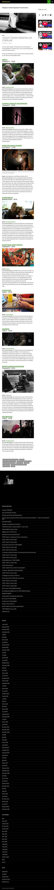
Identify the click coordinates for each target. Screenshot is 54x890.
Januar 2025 (4, 642)
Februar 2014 (5, 801)
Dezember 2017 (5, 747)
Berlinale (22, 459)
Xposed (3, 862)
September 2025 (5, 632)
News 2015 (4, 834)
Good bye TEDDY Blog (7, 510)
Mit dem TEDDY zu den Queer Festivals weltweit (13, 606)
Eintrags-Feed (5, 876)
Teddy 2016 (4, 849)
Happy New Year (5, 611)
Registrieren (5, 871)
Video (3, 859)
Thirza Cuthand (9, 314)
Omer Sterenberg (9, 348)
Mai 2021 (4, 701)
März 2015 (4, 791)
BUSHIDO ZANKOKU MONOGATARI (13, 366)
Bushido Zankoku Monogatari (24, 461)
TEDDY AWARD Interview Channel (10, 529)
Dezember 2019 (5, 714)
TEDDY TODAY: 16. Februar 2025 (9, 573)
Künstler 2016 (5, 826)
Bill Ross (7, 269)
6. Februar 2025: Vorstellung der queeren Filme (12, 596)
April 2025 (4, 637)
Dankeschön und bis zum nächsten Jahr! (11, 534)
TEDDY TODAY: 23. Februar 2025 (9, 539)
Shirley (13, 466)
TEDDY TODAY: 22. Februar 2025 (9, 542)
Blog (3, 35)
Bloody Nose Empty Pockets (9, 461)
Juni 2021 (4, 698)
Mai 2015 (4, 788)
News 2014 (4, 831)
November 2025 (5, 629)
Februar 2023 (5, 673)
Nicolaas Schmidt (9, 440)
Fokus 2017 (4, 821)
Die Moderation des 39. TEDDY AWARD (11, 560)
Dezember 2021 (5, 693)
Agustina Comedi (9, 127)
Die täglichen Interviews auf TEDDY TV (11, 575)
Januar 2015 (4, 796)
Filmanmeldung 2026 (6, 521)
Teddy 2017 (4, 851)
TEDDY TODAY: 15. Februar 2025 (9, 580)
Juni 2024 (4, 655)
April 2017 (4, 757)
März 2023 (4, 670)
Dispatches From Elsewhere (9, 462)
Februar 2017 (5, 763)
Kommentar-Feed (6, 879)
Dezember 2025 (5, 626)
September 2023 (5, 665)
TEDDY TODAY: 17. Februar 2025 (9, 562)
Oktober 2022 (5, 680)
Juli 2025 (4, 634)
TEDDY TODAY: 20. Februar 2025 (9, 549)
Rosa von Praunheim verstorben (9, 512)
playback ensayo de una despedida (18, 464)
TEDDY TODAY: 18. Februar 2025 (9, 557)
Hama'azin (27, 462)
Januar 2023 (4, 675)
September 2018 (5, 732)
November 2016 (5, 770)
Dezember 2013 (5, 806)
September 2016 (5, 773)
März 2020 (4, 706)
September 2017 (5, 752)
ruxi (11, 43)
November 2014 (5, 799)
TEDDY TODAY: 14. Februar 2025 (9, 583)
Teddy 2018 (4, 854)
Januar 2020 (4, 711)
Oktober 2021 (5, 696)
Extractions (20, 462)
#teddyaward (6, 1)
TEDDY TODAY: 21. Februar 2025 (9, 547)
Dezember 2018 (5, 727)
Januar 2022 (4, 691)
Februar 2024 (5, 657)
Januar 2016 (4, 781)
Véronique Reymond (10, 221)
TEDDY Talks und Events (7, 565)
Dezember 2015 (5, 783)
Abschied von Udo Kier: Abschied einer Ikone (12, 515)
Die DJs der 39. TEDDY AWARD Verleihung (11, 588)
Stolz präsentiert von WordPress (8, 888)
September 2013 (5, 809)
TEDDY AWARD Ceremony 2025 (9, 609)
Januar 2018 (4, 745)
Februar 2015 (5, 793)
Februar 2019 (5, 721)
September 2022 (5, 683)
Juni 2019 (4, 719)
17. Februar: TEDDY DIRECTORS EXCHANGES (12, 570)
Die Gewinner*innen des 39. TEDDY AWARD (12, 544)
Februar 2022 (5, 688)
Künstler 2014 (5, 823)
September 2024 (5, 650)
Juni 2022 (4, 686)
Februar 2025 (5, 639)
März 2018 (4, 739)
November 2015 (5, 786)
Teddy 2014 (4, 844)
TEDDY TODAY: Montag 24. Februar (17, 39)
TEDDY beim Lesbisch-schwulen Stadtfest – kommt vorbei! (15, 526)
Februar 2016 (5, 778)
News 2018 (4, 841)
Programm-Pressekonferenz (8, 603)
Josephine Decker (9, 87)
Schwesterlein (6, 466)
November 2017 (5, 750)
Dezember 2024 (5, 644)
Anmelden (4, 874)
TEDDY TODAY (5, 857)
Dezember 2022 (5, 678)
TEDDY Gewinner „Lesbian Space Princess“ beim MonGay (14, 537)
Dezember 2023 (5, 662)
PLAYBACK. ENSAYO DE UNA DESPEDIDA (14, 103)
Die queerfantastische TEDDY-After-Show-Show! (13, 578)
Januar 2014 (4, 804)
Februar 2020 (5, 709)
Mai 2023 (4, 668)
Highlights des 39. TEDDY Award (9, 532)
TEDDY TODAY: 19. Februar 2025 (9, 555)
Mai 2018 (4, 737)
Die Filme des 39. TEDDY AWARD (9, 601)
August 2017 (5, 755)
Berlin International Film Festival (10, 459)
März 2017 (4, 760)
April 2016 (4, 775)
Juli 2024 (4, 652)
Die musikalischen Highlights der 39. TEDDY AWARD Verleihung (16, 591)
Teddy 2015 (4, 846)
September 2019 (5, 716)
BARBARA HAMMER (6, 593)
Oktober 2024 (5, 647)
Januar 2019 (4, 724)
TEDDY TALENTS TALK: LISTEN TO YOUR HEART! (13, 567)
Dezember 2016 (5, 768)
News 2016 (4, 836)
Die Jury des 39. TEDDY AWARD (9, 598)
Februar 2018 (5, 742)
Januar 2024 (4, 660)
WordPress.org (5, 881)
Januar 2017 (4, 765)
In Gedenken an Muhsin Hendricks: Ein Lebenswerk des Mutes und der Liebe (19, 552)
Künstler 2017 (5, 828)
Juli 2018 (4, 734)
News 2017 (4, 839)
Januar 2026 (4, 624)
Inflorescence (6, 464)
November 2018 (5, 729)
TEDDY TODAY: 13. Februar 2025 (9, 585)
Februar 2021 (5, 704)
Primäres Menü (52, 1)
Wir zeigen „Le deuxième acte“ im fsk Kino (11, 524)
